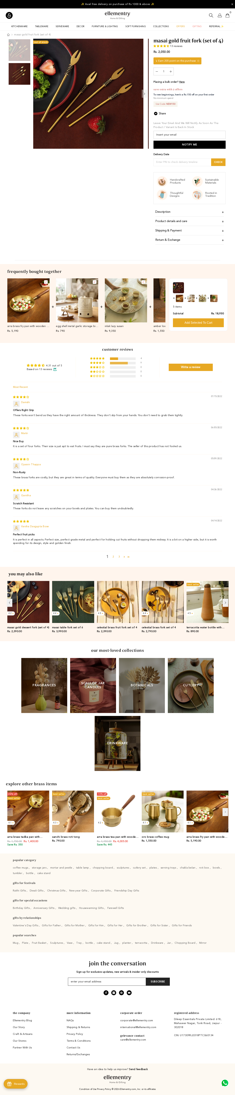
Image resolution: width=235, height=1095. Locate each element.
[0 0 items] (227, 15)
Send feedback (138, 1069)
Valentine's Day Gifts (26, 925)
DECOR (80, 26)
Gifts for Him (96, 925)
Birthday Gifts (21, 908)
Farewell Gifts (115, 908)
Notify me (189, 144)
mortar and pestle (61, 868)
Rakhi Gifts (20, 890)
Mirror (203, 943)
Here (182, 82)
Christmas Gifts (56, 890)
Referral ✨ (216, 26)
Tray (79, 943)
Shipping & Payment (168, 230)
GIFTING (197, 26)
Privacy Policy (104, 1089)
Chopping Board (185, 943)
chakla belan (188, 868)
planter (127, 943)
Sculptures (57, 943)
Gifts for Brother (136, 925)
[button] (161, 46)
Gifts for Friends (182, 925)
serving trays (169, 868)
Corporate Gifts (101, 890)
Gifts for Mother (75, 925)
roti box (204, 868)
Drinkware (157, 943)
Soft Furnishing (135, 26)
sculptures (123, 868)
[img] (21, 397)
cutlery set (139, 868)
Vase (70, 943)
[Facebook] (106, 992)
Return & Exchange (167, 240)
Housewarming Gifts (91, 908)
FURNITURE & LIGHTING (105, 26)
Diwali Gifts (37, 890)
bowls (217, 868)
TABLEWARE (41, 26)
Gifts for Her (115, 925)
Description (162, 212)
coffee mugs (21, 868)
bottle (30, 873)
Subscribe (158, 981)
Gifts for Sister (159, 925)
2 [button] (113, 556)
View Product (28, 319)
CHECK (218, 162)
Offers (180, 26)
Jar (169, 943)
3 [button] (119, 556)
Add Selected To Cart (198, 322)
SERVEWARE (62, 26)
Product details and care (171, 221)
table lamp (83, 868)
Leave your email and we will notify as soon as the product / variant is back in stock (185, 125)
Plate (25, 943)
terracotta (141, 943)
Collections (161, 26)
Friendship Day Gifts (126, 890)
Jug (116, 943)
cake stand (44, 873)
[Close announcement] (232, 4)
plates (153, 868)
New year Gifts (78, 890)
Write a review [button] (190, 367)
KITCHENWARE (19, 26)
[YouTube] (129, 992)
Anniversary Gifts (44, 908)
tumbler (18, 873)
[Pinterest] (121, 992)
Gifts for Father (52, 925)
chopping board (103, 868)
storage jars (39, 868)
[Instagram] (113, 992)
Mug (16, 943)
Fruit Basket (39, 943)
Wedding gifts (67, 908)
